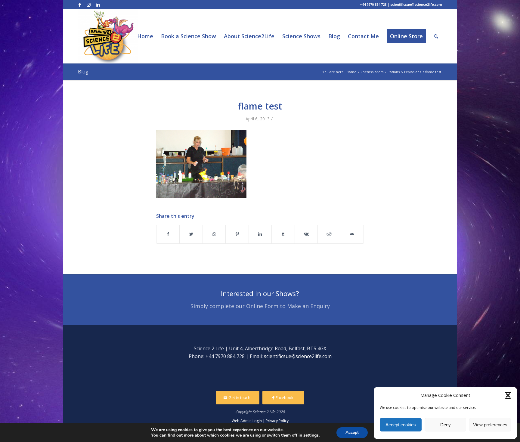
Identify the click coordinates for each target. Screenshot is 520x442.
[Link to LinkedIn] (97, 4)
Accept (352, 432)
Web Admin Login (247, 420)
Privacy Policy (277, 420)
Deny (445, 424)
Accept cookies (400, 424)
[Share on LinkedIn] (260, 234)
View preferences (490, 424)
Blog (83, 71)
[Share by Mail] (352, 234)
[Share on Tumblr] (283, 234)
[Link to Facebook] (79, 4)
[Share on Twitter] (191, 234)
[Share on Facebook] (167, 234)
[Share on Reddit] (329, 234)
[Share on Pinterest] (237, 234)
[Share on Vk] (306, 234)
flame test (260, 106)
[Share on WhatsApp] (214, 234)
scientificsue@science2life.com (298, 356)
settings (311, 435)
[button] (508, 395)
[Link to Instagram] (88, 4)
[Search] (436, 36)
